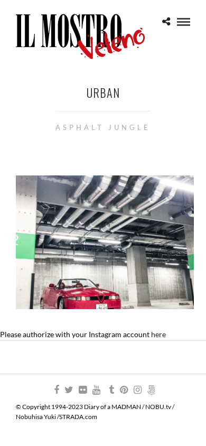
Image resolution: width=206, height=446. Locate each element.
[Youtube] (96, 390)
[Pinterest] (123, 390)
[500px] (151, 390)
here (158, 334)
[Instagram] (137, 390)
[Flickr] (82, 390)
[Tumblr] (110, 390)
